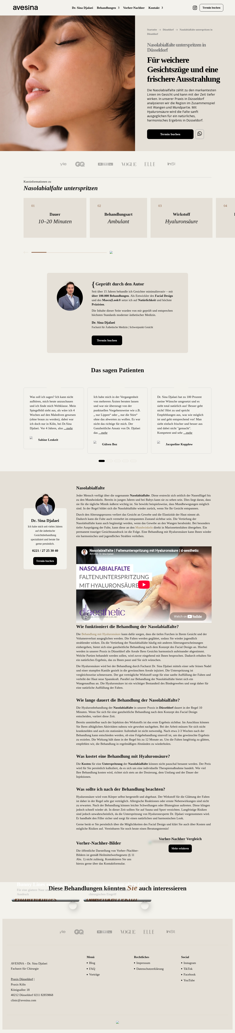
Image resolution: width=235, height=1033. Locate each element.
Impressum (143, 963)
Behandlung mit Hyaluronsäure (101, 634)
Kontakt (153, 8)
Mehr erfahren (180, 848)
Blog (92, 963)
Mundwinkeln (144, 527)
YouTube (189, 980)
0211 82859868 (43, 995)
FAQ (92, 968)
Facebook (190, 974)
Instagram (190, 963)
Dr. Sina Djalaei (82, 8)
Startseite (152, 29)
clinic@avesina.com (23, 1000)
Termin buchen (211, 7)
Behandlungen (106, 8)
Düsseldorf (168, 29)
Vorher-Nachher (134, 8)
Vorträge (94, 974)
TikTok (188, 968)
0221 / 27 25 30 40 (45, 550)
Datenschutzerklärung (150, 968)
